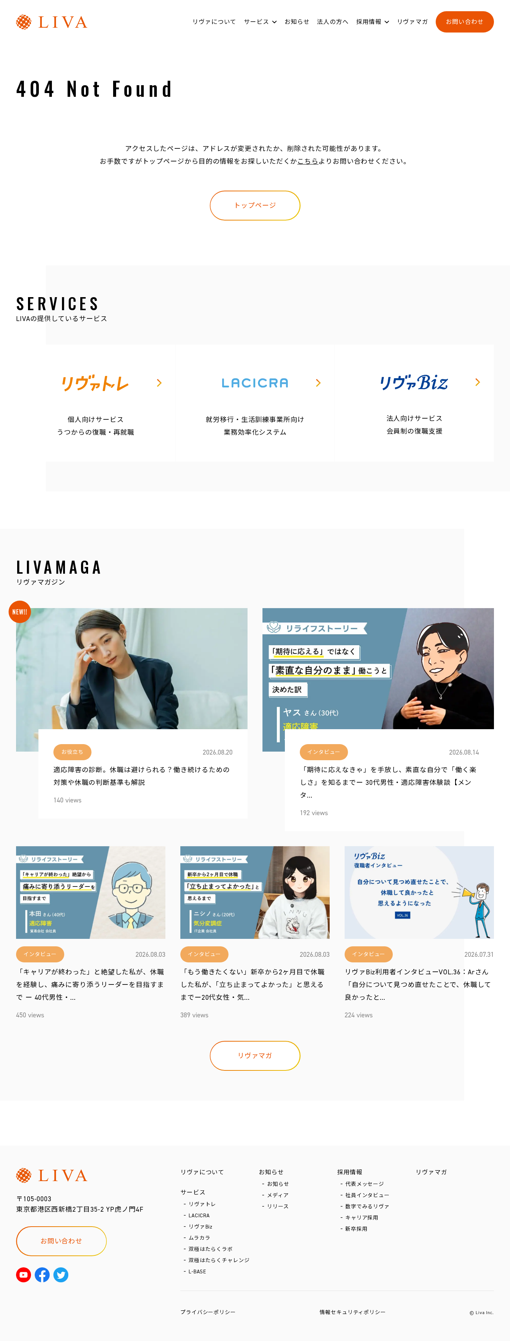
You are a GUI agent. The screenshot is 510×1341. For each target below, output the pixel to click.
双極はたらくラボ (211, 1249)
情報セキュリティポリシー (353, 1312)
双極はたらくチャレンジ (219, 1260)
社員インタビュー (367, 1195)
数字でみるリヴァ (367, 1206)
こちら (307, 161)
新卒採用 (356, 1229)
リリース (278, 1206)
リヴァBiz (200, 1226)
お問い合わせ (464, 22)
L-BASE (197, 1271)
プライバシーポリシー (208, 1312)
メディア (278, 1195)
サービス (256, 22)
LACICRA (199, 1215)
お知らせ (297, 22)
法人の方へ (333, 22)
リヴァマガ (413, 22)
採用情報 (369, 22)
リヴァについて (214, 22)
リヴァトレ (203, 1204)
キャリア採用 (362, 1217)
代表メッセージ (364, 1184)
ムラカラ (200, 1238)
